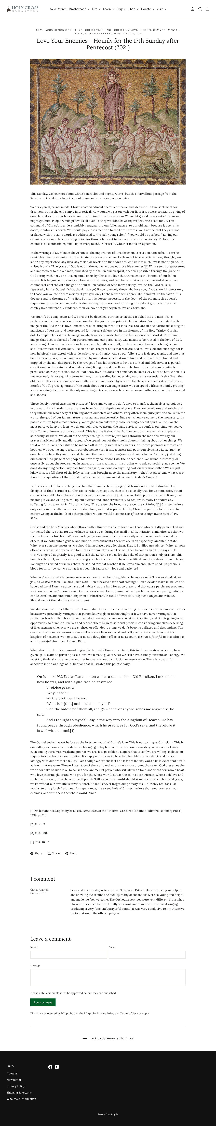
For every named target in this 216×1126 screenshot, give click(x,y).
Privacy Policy (105, 1013)
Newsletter (14, 1079)
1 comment (114, 33)
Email (112, 947)
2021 (39, 30)
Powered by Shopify (108, 1114)
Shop (132, 9)
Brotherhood (78, 9)
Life (95, 9)
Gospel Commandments (159, 30)
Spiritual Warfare (87, 33)
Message (35, 965)
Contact (12, 1073)
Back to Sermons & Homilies (111, 1038)
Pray (120, 9)
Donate (146, 9)
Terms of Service (130, 1013)
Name (33, 947)
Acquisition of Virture (63, 30)
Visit (160, 9)
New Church (58, 9)
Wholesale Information (21, 1098)
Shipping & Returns (19, 1092)
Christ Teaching (98, 30)
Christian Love (126, 30)
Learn (107, 9)
